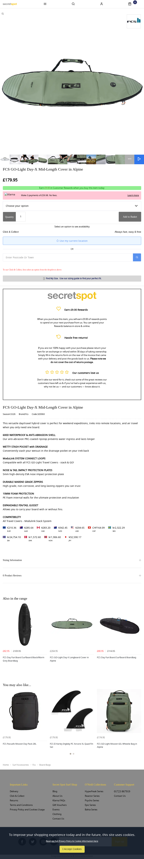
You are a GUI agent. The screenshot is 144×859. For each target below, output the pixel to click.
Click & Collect (17, 796)
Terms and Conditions (21, 805)
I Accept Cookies (72, 849)
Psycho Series (92, 800)
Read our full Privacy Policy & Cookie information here (72, 841)
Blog (55, 791)
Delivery (14, 791)
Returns (14, 800)
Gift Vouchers (60, 805)
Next (138, 724)
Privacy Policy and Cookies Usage (27, 809)
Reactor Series (92, 796)
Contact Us (58, 818)
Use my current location (73, 241)
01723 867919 (122, 791)
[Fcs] (133, 21)
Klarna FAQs (59, 800)
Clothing (57, 814)
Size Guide (74, 278)
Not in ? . (26, 264)
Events (56, 809)
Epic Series (90, 805)
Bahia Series (91, 809)
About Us (57, 796)
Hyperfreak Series (94, 791)
